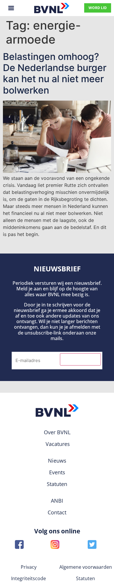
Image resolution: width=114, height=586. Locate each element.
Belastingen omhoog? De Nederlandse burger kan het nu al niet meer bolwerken (54, 73)
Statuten (85, 578)
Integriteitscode (28, 578)
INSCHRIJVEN (80, 359)
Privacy (29, 567)
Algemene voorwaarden (85, 567)
